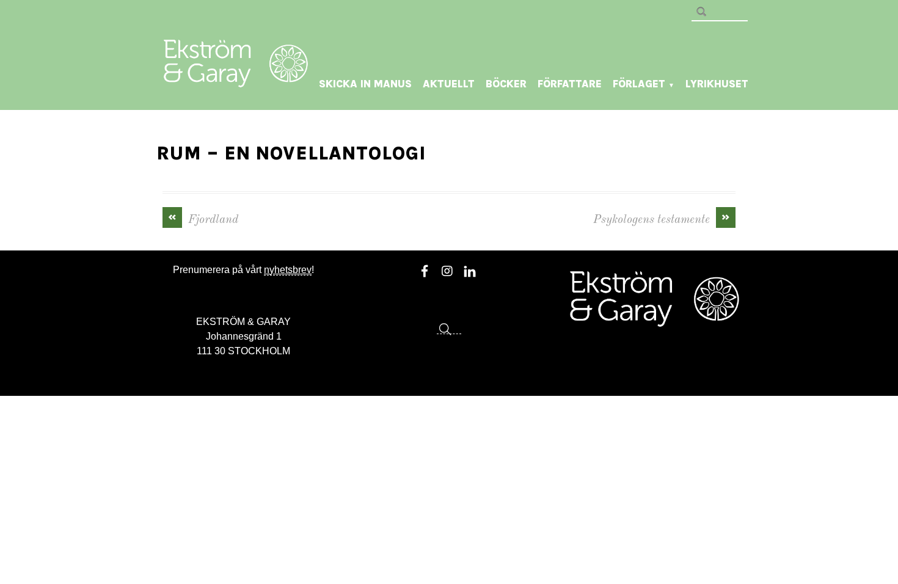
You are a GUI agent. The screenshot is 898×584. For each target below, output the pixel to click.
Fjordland (203, 219)
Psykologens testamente (662, 219)
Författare (570, 84)
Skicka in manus (365, 84)
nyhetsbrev (288, 270)
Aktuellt (449, 84)
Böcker (506, 84)
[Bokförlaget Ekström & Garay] (235, 79)
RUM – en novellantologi (291, 153)
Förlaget (643, 84)
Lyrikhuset (716, 84)
